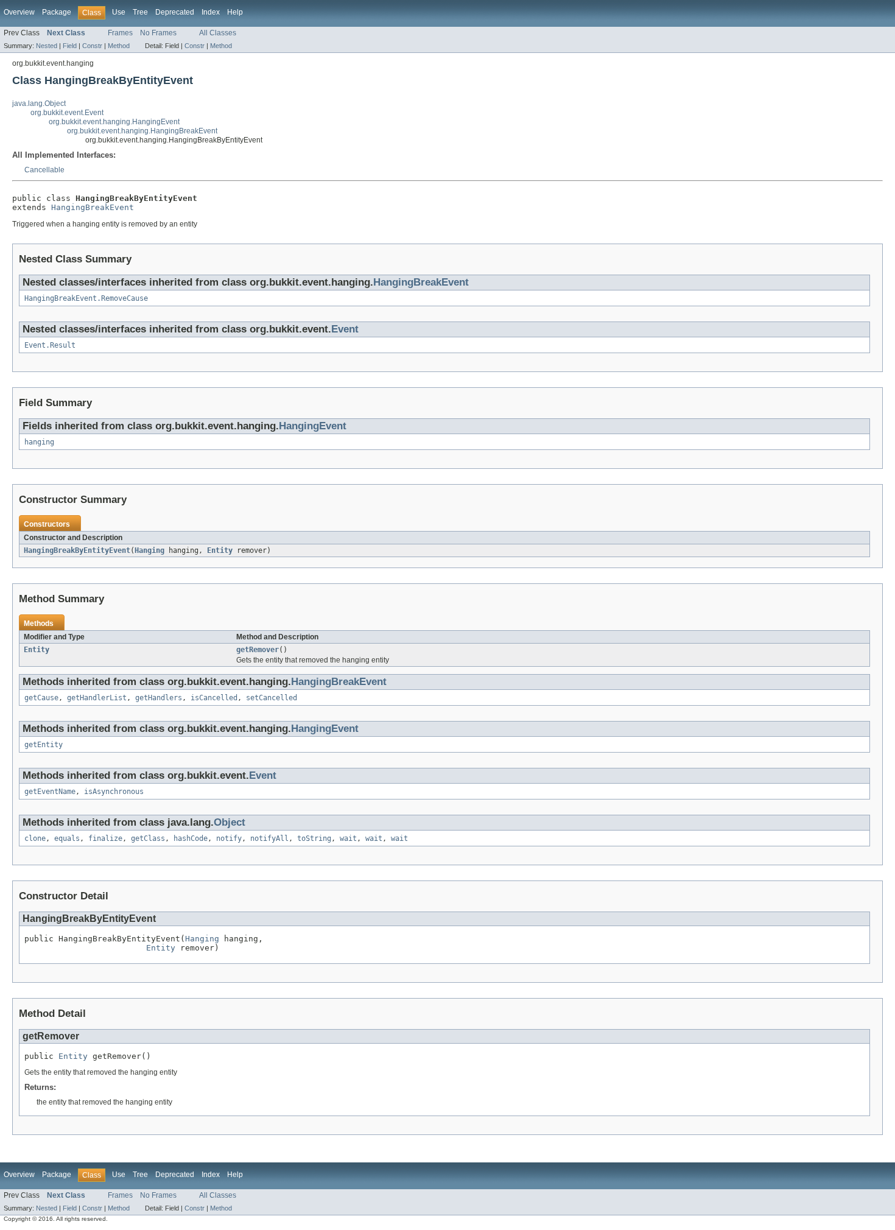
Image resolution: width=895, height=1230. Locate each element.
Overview (19, 12)
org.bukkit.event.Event (67, 112)
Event (345, 329)
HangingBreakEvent (92, 207)
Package (56, 12)
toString (314, 838)
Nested (46, 45)
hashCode (191, 838)
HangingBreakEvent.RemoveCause (86, 298)
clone (35, 838)
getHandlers (158, 698)
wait (348, 838)
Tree (140, 12)
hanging (39, 442)
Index (211, 12)
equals (67, 838)
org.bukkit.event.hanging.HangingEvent (114, 122)
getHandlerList (97, 698)
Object (229, 822)
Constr (92, 45)
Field (70, 45)
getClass (148, 838)
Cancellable (44, 170)
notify (229, 838)
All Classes (217, 33)
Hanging (149, 550)
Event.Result (49, 345)
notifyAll (269, 838)
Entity (220, 550)
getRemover (257, 649)
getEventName (49, 791)
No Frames (158, 33)
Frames (120, 33)
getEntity (43, 744)
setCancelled (271, 698)
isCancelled (214, 698)
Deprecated (174, 12)
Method (119, 45)
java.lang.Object (39, 103)
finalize (105, 838)
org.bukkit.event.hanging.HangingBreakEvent (142, 131)
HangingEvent (312, 426)
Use (118, 12)
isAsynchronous (114, 791)
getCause (41, 698)
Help (235, 12)
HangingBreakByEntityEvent (77, 550)
